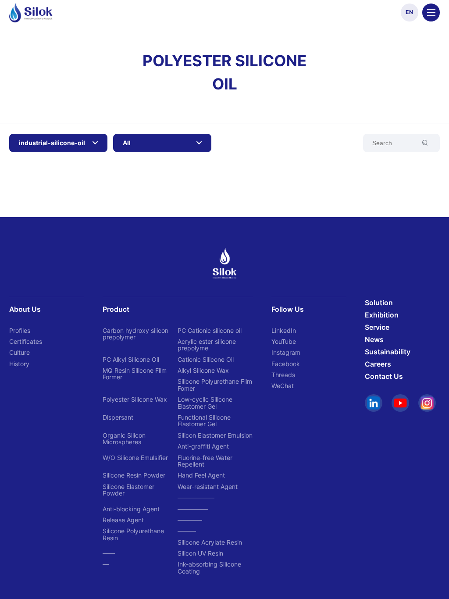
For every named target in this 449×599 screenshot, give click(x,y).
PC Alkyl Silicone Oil (131, 359)
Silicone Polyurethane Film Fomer (215, 385)
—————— (196, 497)
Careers (378, 364)
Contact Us (384, 376)
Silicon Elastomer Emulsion (215, 435)
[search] (401, 143)
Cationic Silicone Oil (206, 359)
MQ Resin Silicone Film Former (135, 374)
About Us (25, 309)
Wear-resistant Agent (208, 486)
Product (116, 309)
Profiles (19, 330)
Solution (379, 303)
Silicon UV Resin (200, 553)
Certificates (25, 341)
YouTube (283, 341)
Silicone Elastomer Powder (128, 490)
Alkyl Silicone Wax (203, 370)
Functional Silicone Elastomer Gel (204, 421)
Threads (283, 374)
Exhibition (382, 315)
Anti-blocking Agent (131, 509)
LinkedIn (283, 330)
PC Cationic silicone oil (210, 330)
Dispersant (118, 417)
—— (109, 553)
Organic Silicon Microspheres (124, 438)
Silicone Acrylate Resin (210, 542)
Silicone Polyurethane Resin (133, 534)
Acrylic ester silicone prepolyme (207, 345)
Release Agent (123, 520)
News (374, 339)
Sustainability (387, 352)
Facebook (285, 363)
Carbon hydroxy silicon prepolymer (135, 334)
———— (190, 520)
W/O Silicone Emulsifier (135, 457)
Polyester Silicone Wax (135, 399)
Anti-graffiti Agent (203, 446)
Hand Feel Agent (201, 475)
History (19, 363)
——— (187, 531)
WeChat (282, 385)
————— (193, 509)
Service (377, 327)
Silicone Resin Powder (134, 475)
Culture (19, 352)
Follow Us (287, 309)
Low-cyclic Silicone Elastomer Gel (205, 403)
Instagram (285, 352)
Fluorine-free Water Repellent (205, 461)
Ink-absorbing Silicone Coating (209, 567)
